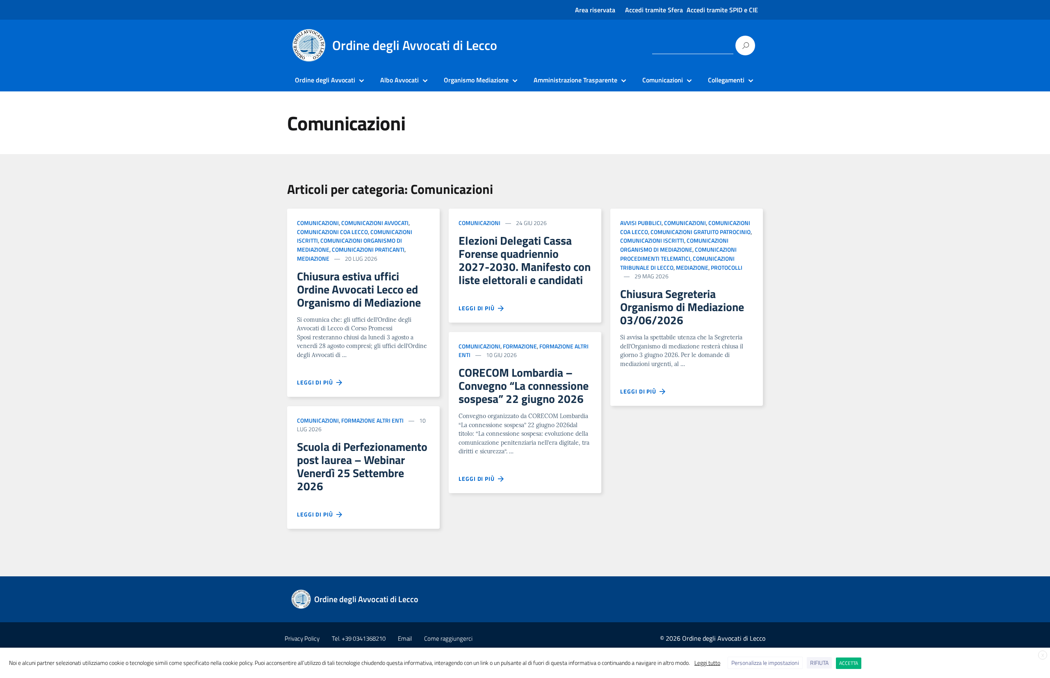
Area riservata (595, 10)
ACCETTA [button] (848, 663)
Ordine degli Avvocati (325, 80)
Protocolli (726, 267)
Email (405, 638)
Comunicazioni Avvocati (375, 222)
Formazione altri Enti (372, 420)
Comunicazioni (662, 80)
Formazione (520, 346)
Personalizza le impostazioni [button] (765, 662)
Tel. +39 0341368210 (359, 638)
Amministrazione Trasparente (575, 80)
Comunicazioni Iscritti (652, 240)
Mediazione (313, 258)
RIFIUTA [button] (819, 662)
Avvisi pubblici (641, 222)
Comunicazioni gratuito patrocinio (701, 232)
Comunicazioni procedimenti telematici (678, 254)
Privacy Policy (302, 638)
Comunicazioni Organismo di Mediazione (674, 245)
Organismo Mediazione (476, 80)
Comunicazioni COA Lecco (332, 232)
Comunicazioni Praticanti (368, 249)
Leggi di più (316, 382)
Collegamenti (726, 80)
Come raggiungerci (448, 638)
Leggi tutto (707, 662)
